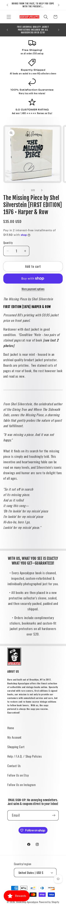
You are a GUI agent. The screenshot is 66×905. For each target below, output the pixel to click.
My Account (14, 737)
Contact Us (14, 765)
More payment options (33, 289)
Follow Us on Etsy (18, 775)
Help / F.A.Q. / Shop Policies (24, 756)
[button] (9, 17)
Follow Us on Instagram (21, 784)
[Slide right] (42, 190)
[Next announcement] (59, 5)
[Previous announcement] (7, 5)
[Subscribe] (53, 815)
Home (10, 727)
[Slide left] (24, 190)
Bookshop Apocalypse (27, 902)
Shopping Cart (15, 746)
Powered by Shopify (49, 902)
